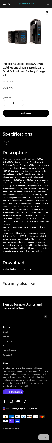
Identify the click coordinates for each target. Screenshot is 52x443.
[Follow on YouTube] (18, 401)
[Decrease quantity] (6, 103)
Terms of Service (9, 350)
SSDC (12, 435)
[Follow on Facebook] (4, 401)
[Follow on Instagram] (11, 401)
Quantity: (7, 97)
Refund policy (8, 355)
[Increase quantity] (20, 103)
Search (5, 332)
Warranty (6, 345)
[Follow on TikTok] (25, 401)
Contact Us (7, 341)
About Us (6, 336)
